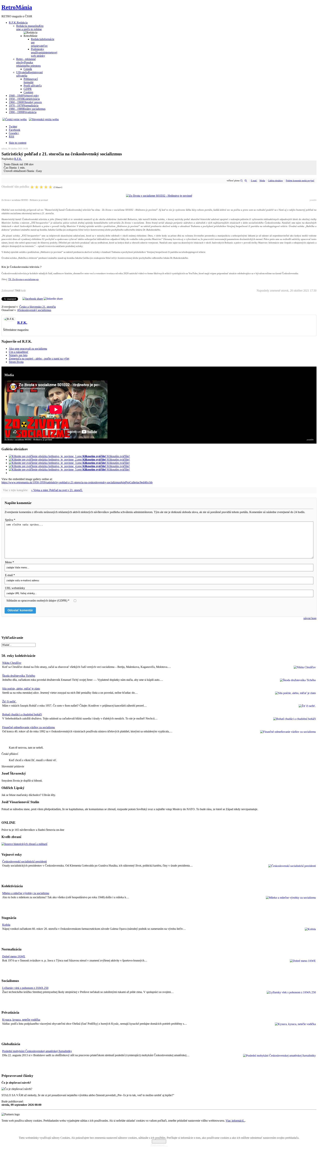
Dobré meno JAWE (13, 956)
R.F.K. (18, 158)
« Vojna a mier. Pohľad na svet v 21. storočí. (57, 490)
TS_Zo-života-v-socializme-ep (23, 279)
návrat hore (310, 618)
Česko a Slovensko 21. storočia (37, 306)
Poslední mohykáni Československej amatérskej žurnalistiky (37, 1051)
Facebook (14, 129)
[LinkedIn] (53, 298)
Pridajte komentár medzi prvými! (300, 180)
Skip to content (17, 142)
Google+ (14, 133)
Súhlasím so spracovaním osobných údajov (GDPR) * (37, 600)
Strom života (16, 361)
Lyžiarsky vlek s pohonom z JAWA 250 (25, 987)
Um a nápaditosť (18, 351)
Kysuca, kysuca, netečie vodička (21, 1019)
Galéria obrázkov (275, 180)
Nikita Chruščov (11, 662)
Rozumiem (159, 1141)
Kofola (6, 924)
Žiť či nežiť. (9, 701)
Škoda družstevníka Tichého (18, 675)
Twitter (13, 126)
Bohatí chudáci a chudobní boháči (22, 714)
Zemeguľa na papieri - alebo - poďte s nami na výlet (39, 358)
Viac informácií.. (235, 1120)
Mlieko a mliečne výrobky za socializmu (25, 893)
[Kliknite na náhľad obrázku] (159, 195)
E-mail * (10, 575)
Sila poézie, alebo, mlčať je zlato (21, 688)
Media (262, 180)
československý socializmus (35, 310)
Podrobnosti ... (159, 1144)
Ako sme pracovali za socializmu (28, 348)
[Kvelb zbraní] (24, 844)
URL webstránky (15, 588)
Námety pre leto (18, 355)
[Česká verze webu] (14, 119)
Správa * (10, 519)
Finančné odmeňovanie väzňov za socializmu (28, 727)
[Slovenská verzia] (44, 119)
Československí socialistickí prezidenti (24, 861)
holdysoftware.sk (167, 1131)
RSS (11, 136)
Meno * (9, 562)
